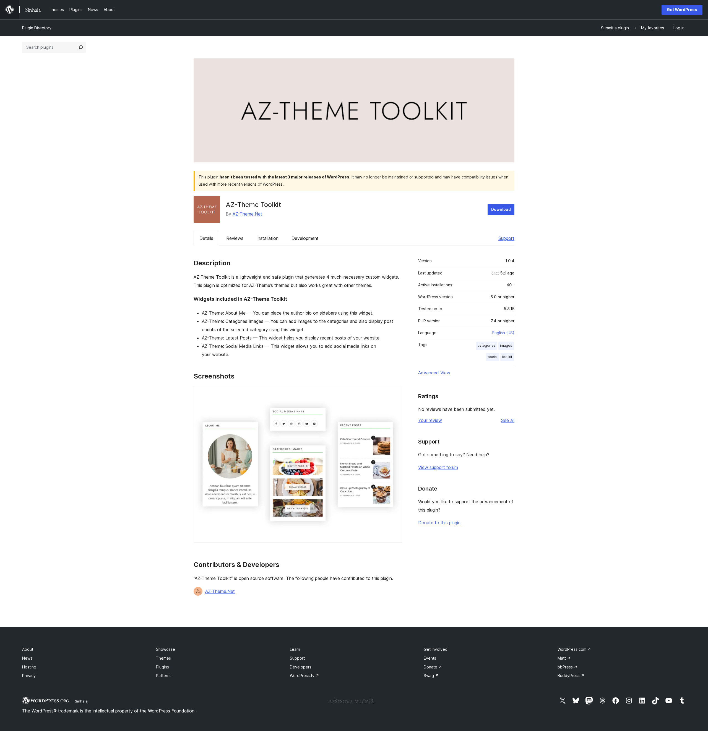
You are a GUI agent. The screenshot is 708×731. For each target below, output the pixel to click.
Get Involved (435, 649)
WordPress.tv (304, 675)
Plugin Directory (36, 27)
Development (305, 238)
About (27, 649)
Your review (430, 420)
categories (487, 345)
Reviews (234, 238)
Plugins (162, 667)
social (493, 357)
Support (506, 238)
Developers (300, 667)
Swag (431, 675)
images (506, 345)
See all (507, 420)
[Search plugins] (80, 47)
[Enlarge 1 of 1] (394, 393)
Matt (564, 658)
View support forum (438, 467)
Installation (267, 238)
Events (430, 658)
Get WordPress (682, 9)
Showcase (165, 649)
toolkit (507, 357)
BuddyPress (571, 675)
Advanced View (434, 372)
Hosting (29, 667)
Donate (433, 667)
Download (501, 209)
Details (206, 238)
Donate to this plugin (439, 522)
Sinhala (81, 701)
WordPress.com (574, 649)
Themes (163, 658)
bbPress (567, 667)
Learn (295, 649)
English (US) (503, 332)
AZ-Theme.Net (247, 214)
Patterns (163, 675)
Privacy (29, 675)
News (27, 658)
